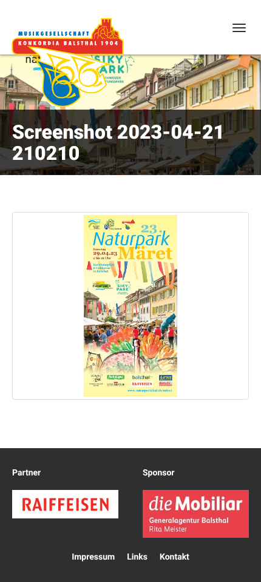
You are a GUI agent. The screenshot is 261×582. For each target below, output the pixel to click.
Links (137, 557)
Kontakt (174, 557)
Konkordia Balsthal (67, 62)
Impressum (93, 557)
